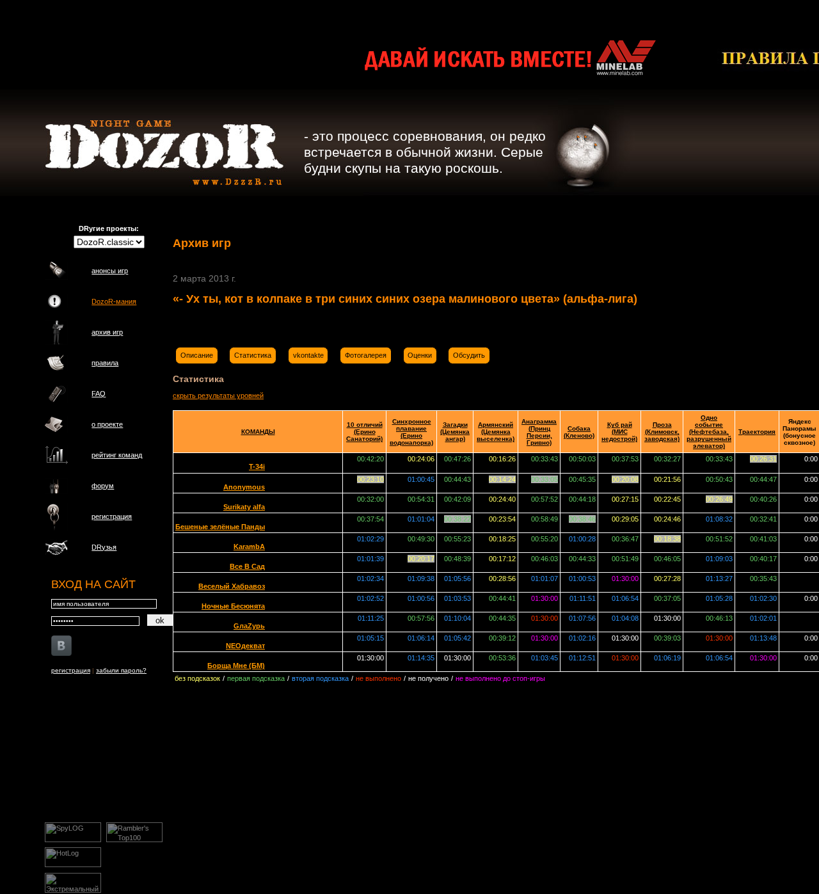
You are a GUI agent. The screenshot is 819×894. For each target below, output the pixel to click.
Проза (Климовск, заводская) (662, 431)
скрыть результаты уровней (218, 395)
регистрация (111, 516)
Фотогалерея (365, 355)
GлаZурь (249, 626)
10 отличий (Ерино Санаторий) (364, 431)
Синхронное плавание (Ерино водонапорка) (411, 432)
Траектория (756, 431)
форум (102, 486)
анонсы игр (109, 271)
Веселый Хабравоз (231, 586)
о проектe (107, 424)
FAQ (98, 393)
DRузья (103, 547)
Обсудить (469, 355)
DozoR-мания (113, 301)
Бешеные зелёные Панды (220, 527)
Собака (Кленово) (579, 432)
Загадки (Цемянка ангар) (455, 431)
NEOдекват (245, 646)
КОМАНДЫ (258, 431)
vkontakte (308, 355)
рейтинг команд (116, 455)
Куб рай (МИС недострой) (619, 431)
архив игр (107, 332)
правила (104, 363)
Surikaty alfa (244, 507)
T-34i (257, 466)
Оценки (420, 355)
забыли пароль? (121, 670)
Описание (196, 355)
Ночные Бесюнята (233, 606)
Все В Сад (247, 566)
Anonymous (244, 487)
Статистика (252, 355)
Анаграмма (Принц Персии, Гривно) (539, 432)
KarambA (249, 546)
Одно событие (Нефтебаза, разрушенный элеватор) (709, 431)
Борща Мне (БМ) (236, 665)
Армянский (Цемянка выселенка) (495, 431)
